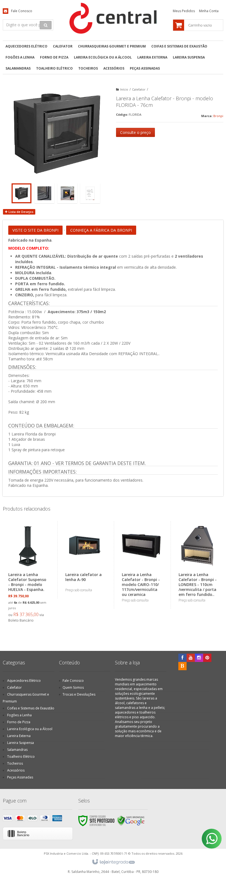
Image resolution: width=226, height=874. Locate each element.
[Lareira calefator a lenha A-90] (84, 559)
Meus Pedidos (184, 11)
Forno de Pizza (18, 722)
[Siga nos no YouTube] (191, 658)
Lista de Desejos (20, 212)
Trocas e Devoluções (79, 694)
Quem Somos (73, 687)
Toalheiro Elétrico (21, 756)
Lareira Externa (19, 735)
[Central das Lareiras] (113, 18)
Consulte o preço (135, 132)
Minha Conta (209, 11)
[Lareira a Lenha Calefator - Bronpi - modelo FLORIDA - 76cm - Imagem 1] (21, 193)
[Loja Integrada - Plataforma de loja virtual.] (113, 862)
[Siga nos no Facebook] (182, 658)
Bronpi (218, 116)
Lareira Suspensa (20, 742)
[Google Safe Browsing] (131, 820)
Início (124, 89)
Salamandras (17, 749)
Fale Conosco (21, 11)
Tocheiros (15, 763)
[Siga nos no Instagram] (199, 658)
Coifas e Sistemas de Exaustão (30, 708)
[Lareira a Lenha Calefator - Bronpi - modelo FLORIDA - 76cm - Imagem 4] (90, 193)
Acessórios (16, 770)
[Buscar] (46, 25)
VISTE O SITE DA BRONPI (35, 230)
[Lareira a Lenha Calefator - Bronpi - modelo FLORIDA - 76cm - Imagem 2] (44, 193)
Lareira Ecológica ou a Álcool (29, 729)
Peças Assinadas (20, 777)
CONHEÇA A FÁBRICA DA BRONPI (101, 230)
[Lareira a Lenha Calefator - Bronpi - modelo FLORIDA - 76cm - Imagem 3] (67, 193)
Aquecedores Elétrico (24, 680)
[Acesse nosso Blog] (182, 666)
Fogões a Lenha (19, 715)
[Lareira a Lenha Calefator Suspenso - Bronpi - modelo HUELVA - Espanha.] (27, 575)
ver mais (30, 599)
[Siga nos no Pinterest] (207, 658)
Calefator (139, 89)
